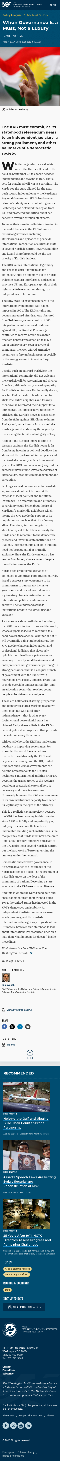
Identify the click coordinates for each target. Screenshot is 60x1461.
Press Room (8, 1370)
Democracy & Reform (16, 1274)
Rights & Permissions (13, 1455)
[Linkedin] (20, 1026)
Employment (9, 1452)
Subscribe (8, 1373)
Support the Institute (31, 1415)
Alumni (50, 1415)
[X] (12, 1026)
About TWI (8, 1415)
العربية (37, 41)
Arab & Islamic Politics (17, 1268)
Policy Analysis (12, 15)
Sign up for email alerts (26, 1307)
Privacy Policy (27, 1452)
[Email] (27, 1026)
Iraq (7, 1289)
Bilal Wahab (14, 36)
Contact (6, 1366)
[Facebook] (4, 1026)
